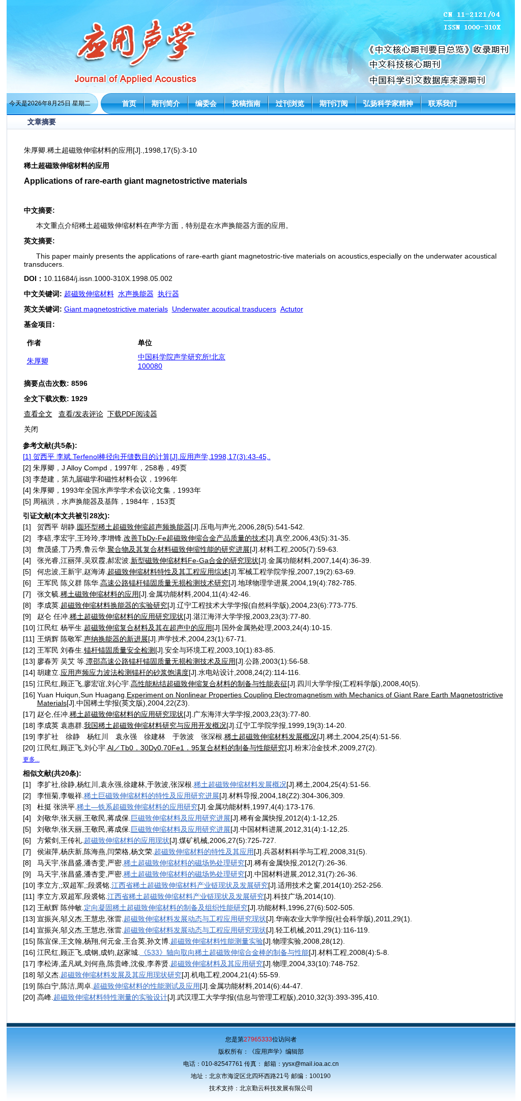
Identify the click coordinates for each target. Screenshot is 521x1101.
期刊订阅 (334, 103)
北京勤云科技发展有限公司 (276, 1088)
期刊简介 (166, 103)
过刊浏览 (290, 103)
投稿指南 (246, 103)
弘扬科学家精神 (388, 103)
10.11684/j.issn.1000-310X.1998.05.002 (108, 278)
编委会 (206, 103)
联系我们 (442, 103)
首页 (129, 103)
